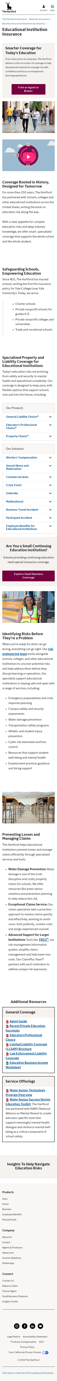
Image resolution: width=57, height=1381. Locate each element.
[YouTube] (40, 1328)
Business (6, 1209)
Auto (4, 1199)
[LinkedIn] (32, 1328)
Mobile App (8, 1263)
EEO (41, 1342)
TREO (44, 939)
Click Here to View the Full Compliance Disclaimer (28, 1373)
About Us (7, 1237)
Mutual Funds (9, 1219)
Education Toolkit (18, 1104)
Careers (6, 1242)
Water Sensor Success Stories (30, 1099)
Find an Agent (9, 1291)
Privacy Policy (27, 1347)
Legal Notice (13, 1336)
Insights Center (10, 1301)
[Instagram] (16, 1328)
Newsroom (8, 1253)
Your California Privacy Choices (25, 1352)
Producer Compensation (23, 1342)
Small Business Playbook (15, 1296)
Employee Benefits (12, 1214)
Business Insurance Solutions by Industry (23, 23)
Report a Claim (10, 1286)
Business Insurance (39, 19)
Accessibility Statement (35, 1336)
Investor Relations (11, 1258)
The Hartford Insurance (14, 19)
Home (5, 1204)
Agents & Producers (12, 1247)
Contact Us (8, 1280)
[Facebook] (24, 1328)
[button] (28, 89)
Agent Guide (18, 1021)
